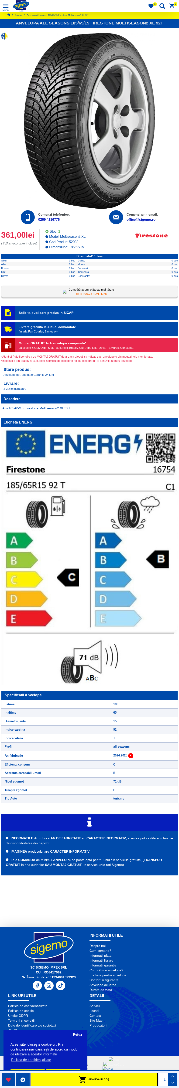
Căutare (19, 15)
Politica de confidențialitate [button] (31, 1060)
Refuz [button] (77, 1034)
